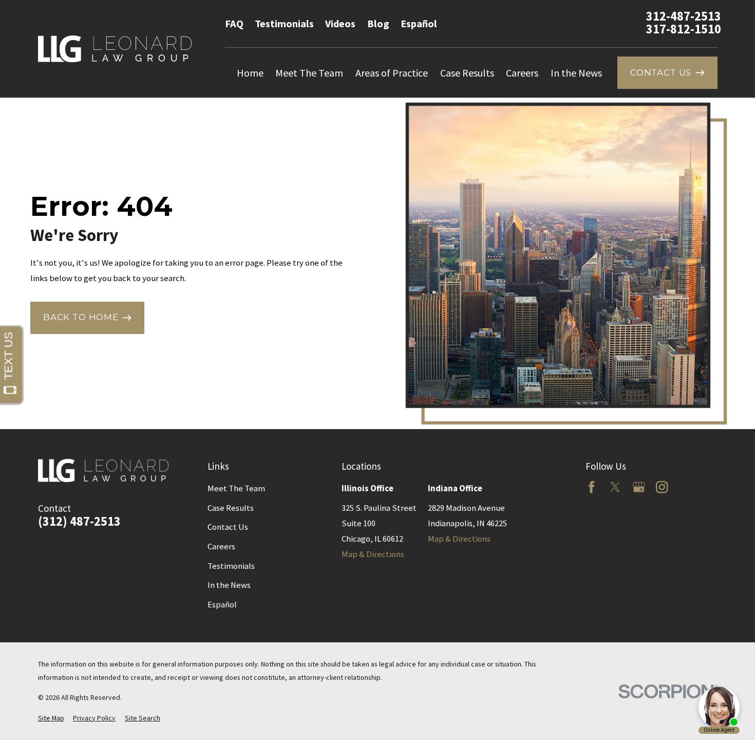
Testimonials (284, 23)
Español (419, 23)
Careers (221, 546)
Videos (340, 23)
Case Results (230, 508)
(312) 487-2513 (79, 521)
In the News (229, 585)
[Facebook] (591, 487)
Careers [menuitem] (522, 72)
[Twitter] (615, 487)
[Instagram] (662, 487)
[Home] (115, 49)
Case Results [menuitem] (467, 72)
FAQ (234, 23)
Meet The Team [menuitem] (309, 72)
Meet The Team (236, 488)
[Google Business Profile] (639, 487)
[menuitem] (51, 718)
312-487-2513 (683, 16)
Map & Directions (373, 554)
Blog (378, 23)
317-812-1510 (683, 29)
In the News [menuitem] (576, 72)
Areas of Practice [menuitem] (391, 72)
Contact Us (227, 527)
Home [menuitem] (250, 72)
